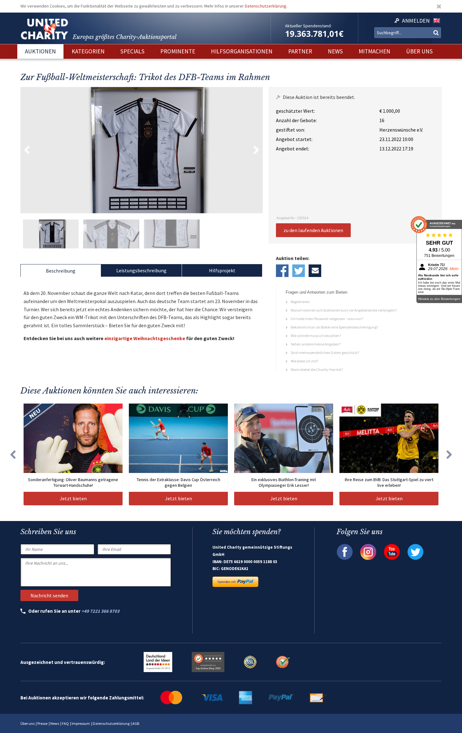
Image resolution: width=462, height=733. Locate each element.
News (54, 723)
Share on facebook (282, 270)
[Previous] (12, 454)
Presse (42, 723)
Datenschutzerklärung (265, 6)
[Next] (449, 454)
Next (256, 150)
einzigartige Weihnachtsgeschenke (144, 338)
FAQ (65, 723)
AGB (135, 723)
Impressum (81, 723)
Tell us (315, 270)
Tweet (298, 270)
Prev (27, 150)
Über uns (27, 723)
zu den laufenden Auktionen (313, 230)
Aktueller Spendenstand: (308, 26)
